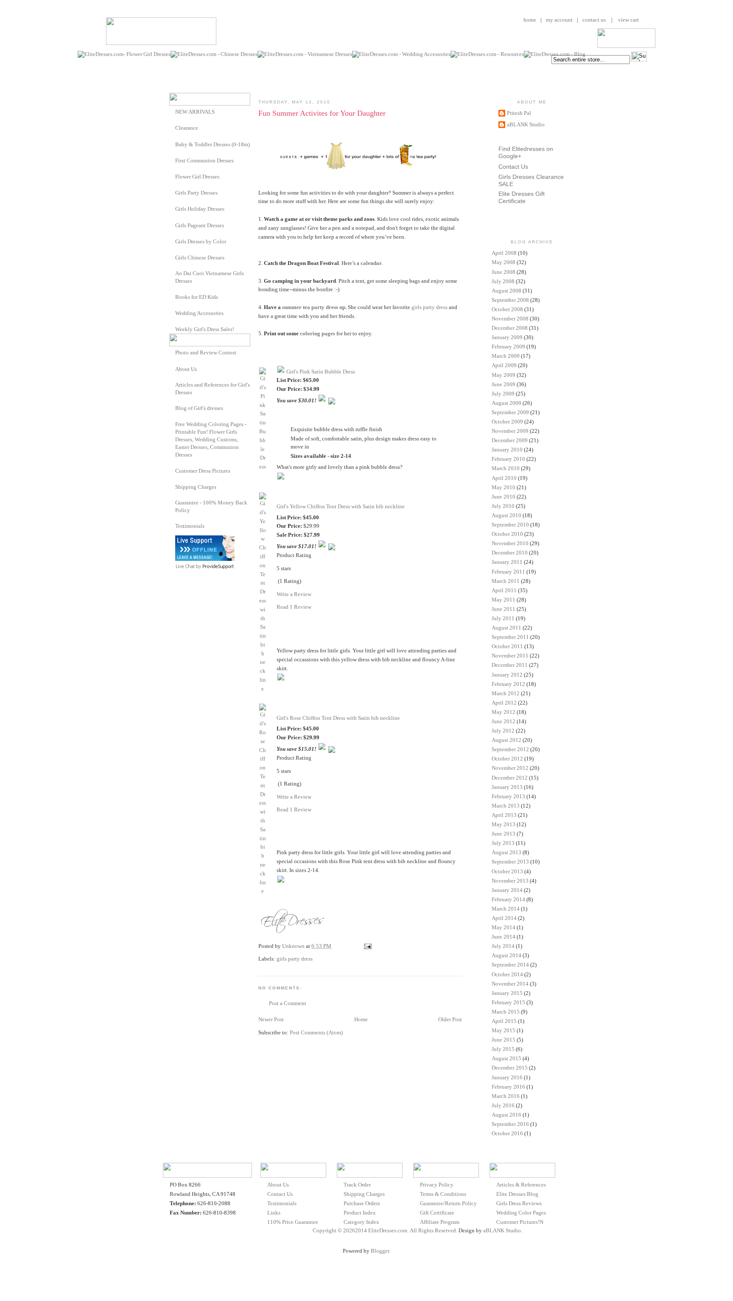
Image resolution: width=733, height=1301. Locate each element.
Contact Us (513, 166)
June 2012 (503, 721)
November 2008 (510, 318)
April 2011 (504, 590)
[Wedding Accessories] (172, 312)
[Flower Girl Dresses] (172, 176)
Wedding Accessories (199, 313)
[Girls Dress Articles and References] (172, 385)
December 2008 (510, 328)
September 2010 (510, 524)
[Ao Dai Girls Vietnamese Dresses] (172, 273)
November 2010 (510, 543)
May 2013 (503, 824)
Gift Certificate (437, 1212)
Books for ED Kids (196, 297)
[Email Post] (367, 946)
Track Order (357, 1184)
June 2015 (503, 1039)
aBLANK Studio (526, 124)
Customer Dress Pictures (202, 471)
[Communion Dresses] (172, 160)
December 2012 (510, 777)
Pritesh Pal (519, 113)
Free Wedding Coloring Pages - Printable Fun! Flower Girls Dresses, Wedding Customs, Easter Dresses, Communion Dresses (210, 439)
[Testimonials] (172, 526)
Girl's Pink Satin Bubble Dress (320, 371)
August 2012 (506, 740)
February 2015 (508, 1002)
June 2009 (503, 384)
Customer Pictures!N (519, 1222)
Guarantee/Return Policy (448, 1203)
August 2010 (506, 515)
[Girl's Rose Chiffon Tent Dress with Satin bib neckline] (262, 891)
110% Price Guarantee (292, 1222)
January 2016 (507, 1077)
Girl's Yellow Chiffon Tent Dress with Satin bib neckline (341, 506)
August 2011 (506, 627)
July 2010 (503, 506)
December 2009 (510, 440)
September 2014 (510, 964)
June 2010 (503, 496)
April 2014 (504, 918)
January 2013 (507, 787)
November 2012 (510, 768)
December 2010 (510, 552)
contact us (594, 20)
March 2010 (506, 468)
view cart (628, 20)
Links (273, 1212)
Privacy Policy (436, 1184)
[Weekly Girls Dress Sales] (172, 329)
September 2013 (510, 861)
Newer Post (271, 1019)
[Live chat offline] (205, 559)
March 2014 (506, 908)
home (529, 20)
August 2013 (506, 852)
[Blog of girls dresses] (172, 407)
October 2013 (507, 871)
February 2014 (508, 899)
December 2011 (510, 665)
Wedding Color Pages (521, 1212)
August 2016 (506, 1115)
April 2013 (504, 815)
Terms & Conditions (443, 1194)
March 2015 (506, 1011)
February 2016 (508, 1087)
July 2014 (503, 946)
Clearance (186, 128)
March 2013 (506, 805)
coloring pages (317, 333)
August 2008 (506, 290)
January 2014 (507, 890)
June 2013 (503, 833)
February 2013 (508, 796)
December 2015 (510, 1067)
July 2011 (503, 618)
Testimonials (189, 526)
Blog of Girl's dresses (199, 408)
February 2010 (508, 459)
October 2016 (507, 1133)
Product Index (360, 1212)
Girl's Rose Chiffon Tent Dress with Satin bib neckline (338, 718)
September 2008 (510, 300)
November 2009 (510, 431)
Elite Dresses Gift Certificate (521, 197)
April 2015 (504, 1021)
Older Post (450, 1019)
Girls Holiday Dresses (199, 209)
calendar (371, 263)
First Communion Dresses (204, 160)
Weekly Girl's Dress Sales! (204, 329)
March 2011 (506, 581)
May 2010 (503, 487)
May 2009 (503, 375)
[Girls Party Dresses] (172, 192)
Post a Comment (287, 1003)
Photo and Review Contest (205, 352)
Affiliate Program (439, 1222)
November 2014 (510, 984)
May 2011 (503, 599)
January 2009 (507, 337)
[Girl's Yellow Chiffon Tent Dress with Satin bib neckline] (262, 688)
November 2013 (510, 881)
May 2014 (503, 927)
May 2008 (503, 262)
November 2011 (510, 655)
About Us (186, 369)
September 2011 (510, 637)
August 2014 (506, 955)
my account (559, 20)
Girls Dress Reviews (519, 1203)
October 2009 (507, 421)
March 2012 (506, 693)
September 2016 (510, 1124)
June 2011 (503, 609)
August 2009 (506, 403)
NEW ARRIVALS (195, 112)
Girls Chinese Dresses (199, 257)
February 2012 (508, 684)
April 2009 (504, 365)
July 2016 (503, 1105)
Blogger (380, 1251)
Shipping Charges (195, 487)
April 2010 (504, 478)
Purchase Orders (362, 1203)
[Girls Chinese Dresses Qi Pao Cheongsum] (172, 257)
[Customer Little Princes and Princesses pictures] (172, 470)
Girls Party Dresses (196, 192)
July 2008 (503, 281)
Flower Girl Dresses (197, 176)
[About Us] (172, 368)
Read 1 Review (294, 607)
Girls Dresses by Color (200, 241)
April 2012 (504, 702)
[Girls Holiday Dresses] (172, 208)
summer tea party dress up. (314, 307)
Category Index (361, 1222)
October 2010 (507, 534)
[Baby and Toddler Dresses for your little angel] (172, 144)
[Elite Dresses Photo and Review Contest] (172, 352)
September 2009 (510, 412)
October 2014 (507, 974)
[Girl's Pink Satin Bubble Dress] (262, 466)
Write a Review (294, 594)
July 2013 (503, 843)
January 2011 (507, 562)
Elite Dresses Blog (517, 1194)
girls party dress (429, 307)
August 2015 (506, 1058)
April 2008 (504, 253)
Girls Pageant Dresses (199, 225)
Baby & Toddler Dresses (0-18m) (212, 144)
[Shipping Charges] (172, 486)
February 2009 (508, 346)
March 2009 (506, 356)
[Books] (172, 296)
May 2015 (503, 1030)
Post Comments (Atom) (316, 1032)
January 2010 (507, 449)
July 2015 (503, 1049)
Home (361, 1019)
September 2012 (510, 749)
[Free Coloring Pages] (172, 424)
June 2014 (503, 936)
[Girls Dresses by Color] (172, 241)
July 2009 (503, 393)
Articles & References (521, 1184)
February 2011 (508, 571)
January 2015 (507, 993)
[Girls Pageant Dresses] (172, 225)
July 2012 (503, 730)
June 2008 (503, 272)
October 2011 (507, 646)
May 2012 (503, 712)
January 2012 (507, 674)
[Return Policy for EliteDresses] (172, 502)
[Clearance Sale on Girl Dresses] (172, 127)
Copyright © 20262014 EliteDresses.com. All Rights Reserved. (385, 1230)
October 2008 (507, 309)
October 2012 (507, 758)
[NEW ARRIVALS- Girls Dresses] (172, 111)
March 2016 (506, 1096)
